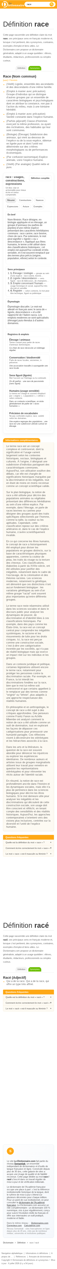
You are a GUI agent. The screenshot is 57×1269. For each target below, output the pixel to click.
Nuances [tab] (40, 200)
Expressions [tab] (12, 206)
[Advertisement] (28, 892)
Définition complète (40, 178)
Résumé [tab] (11, 200)
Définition (21, 1243)
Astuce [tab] (26, 206)
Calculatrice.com (32, 1225)
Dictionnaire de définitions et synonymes (30, 1260)
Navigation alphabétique (12, 1253)
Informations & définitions (37, 1253)
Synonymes (35, 68)
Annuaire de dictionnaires (40, 1256)
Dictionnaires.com (39, 1223)
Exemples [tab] (38, 206)
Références (21, 1256)
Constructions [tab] (25, 200)
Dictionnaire (8, 1243)
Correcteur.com (14, 1225)
